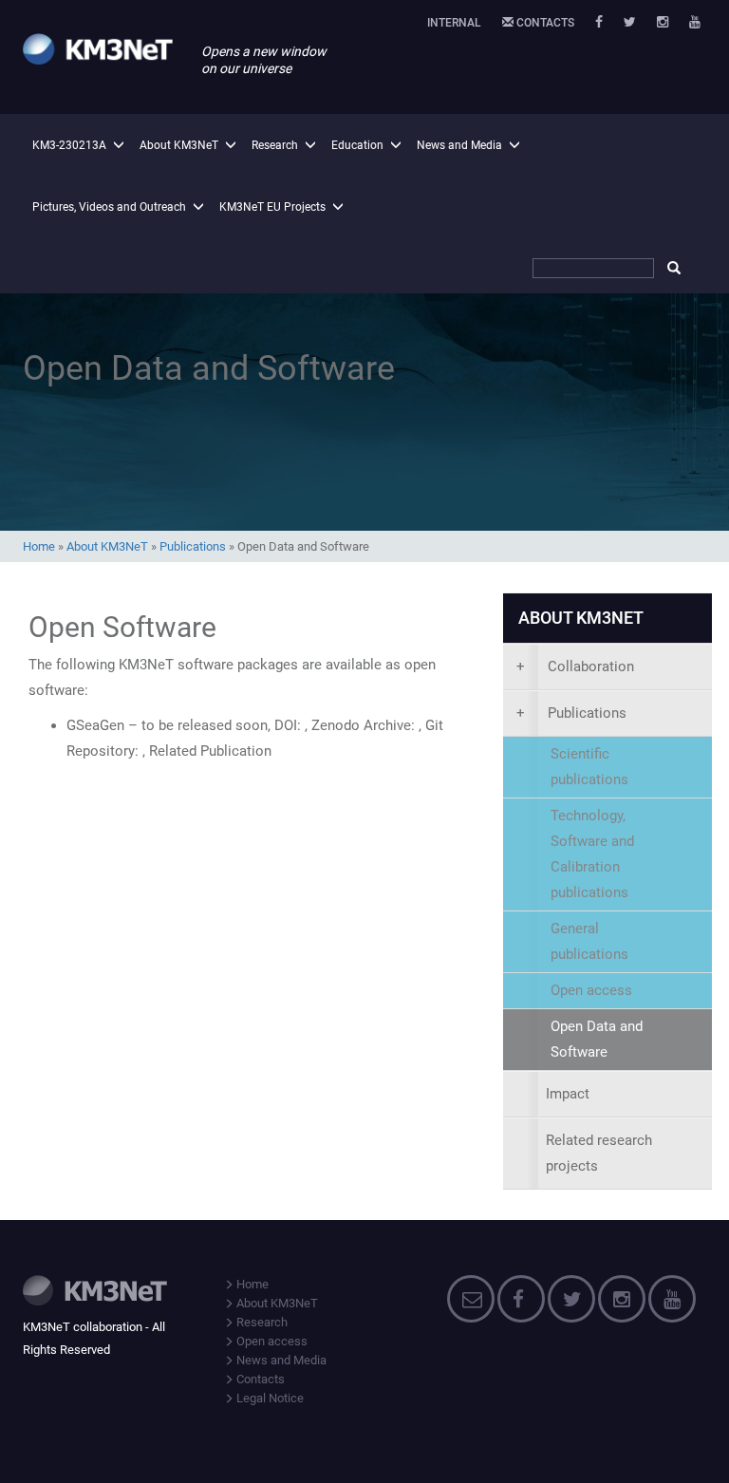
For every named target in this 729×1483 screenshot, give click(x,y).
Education (357, 145)
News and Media (459, 145)
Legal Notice (269, 1398)
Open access (271, 1341)
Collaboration (575, 666)
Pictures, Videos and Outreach (109, 207)
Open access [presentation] (591, 990)
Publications (192, 546)
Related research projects (599, 1153)
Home (39, 546)
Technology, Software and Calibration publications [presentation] (592, 854)
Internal (454, 22)
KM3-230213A (69, 145)
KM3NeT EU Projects (272, 207)
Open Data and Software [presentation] (597, 1039)
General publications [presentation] (589, 941)
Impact (567, 1093)
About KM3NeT (179, 145)
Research (275, 145)
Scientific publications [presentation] (589, 766)
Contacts (544, 22)
